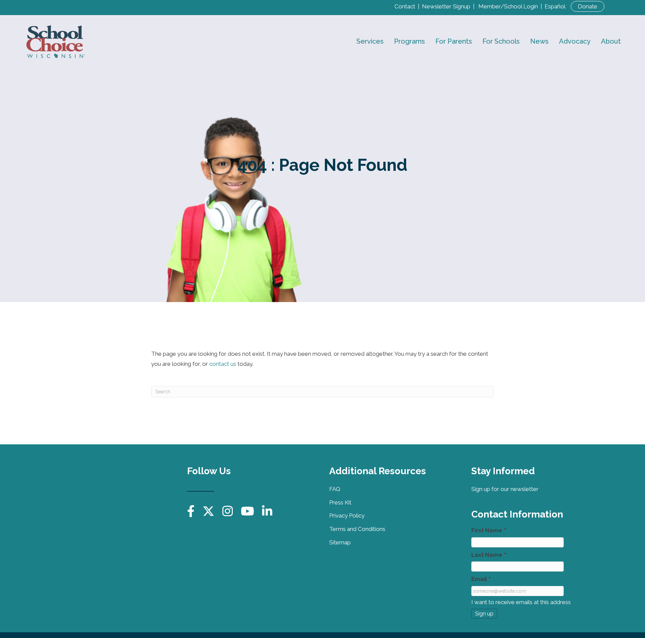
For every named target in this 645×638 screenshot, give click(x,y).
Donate (587, 6)
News (539, 41)
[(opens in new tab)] (135, 482)
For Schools (501, 41)
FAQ (334, 489)
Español (555, 6)
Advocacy (575, 41)
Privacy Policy (346, 515)
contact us (222, 363)
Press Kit (340, 502)
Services (370, 41)
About (611, 41)
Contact (404, 6)
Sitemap (340, 542)
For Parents (453, 41)
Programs (409, 41)
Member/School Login (508, 6)
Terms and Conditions (357, 529)
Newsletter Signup (446, 6)
